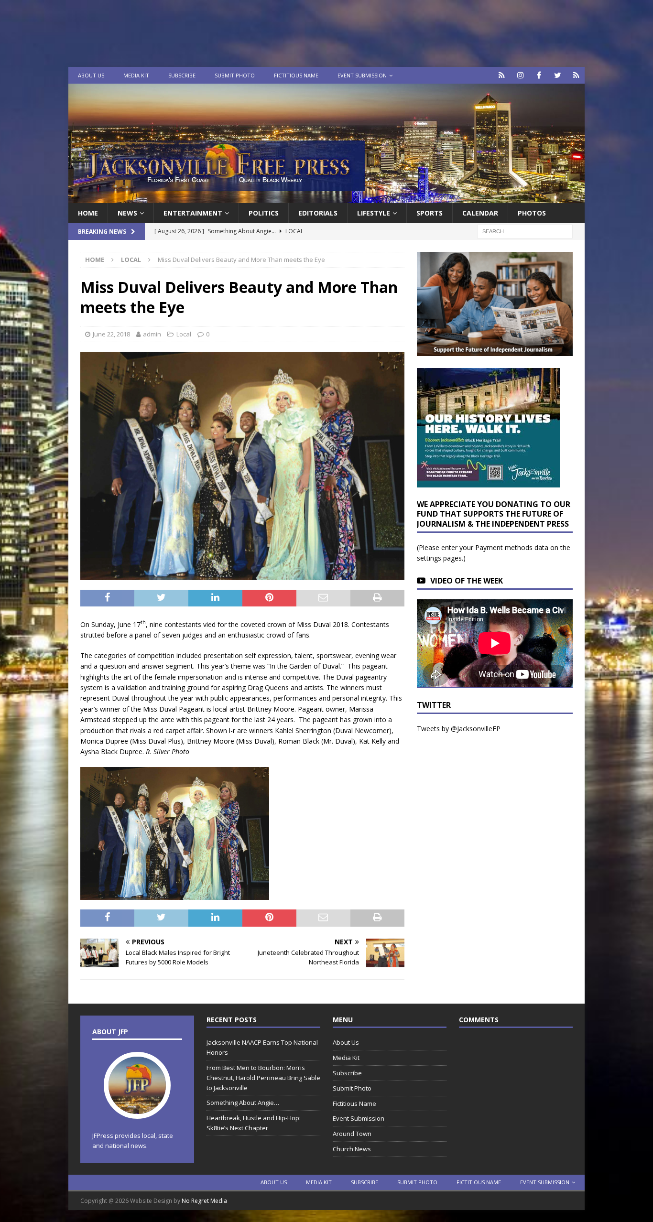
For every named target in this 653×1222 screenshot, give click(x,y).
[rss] (576, 75)
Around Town (352, 1133)
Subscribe (182, 75)
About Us (91, 75)
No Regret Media (204, 1201)
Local (183, 334)
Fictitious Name (296, 75)
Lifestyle (373, 212)
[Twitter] (557, 75)
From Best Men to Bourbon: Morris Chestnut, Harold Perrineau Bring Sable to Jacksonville (263, 1077)
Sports (429, 212)
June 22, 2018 (111, 334)
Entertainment (192, 212)
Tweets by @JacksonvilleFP (459, 728)
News (127, 212)
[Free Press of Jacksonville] (326, 197)
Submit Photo (235, 75)
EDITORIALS (317, 212)
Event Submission (362, 75)
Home (88, 212)
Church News (352, 1149)
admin (152, 334)
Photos (532, 212)
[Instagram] (520, 75)
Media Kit (136, 75)
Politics (264, 212)
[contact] (501, 75)
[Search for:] (525, 231)
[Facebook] (539, 75)
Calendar (480, 212)
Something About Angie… (243, 1102)
